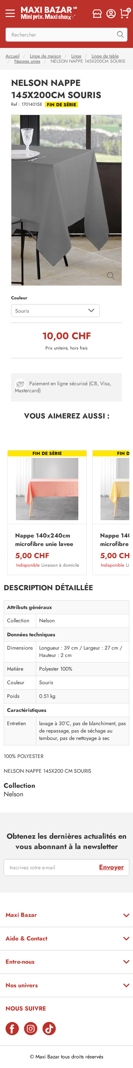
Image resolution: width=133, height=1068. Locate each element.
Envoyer (111, 867)
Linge (76, 56)
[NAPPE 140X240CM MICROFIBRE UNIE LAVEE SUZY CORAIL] (47, 489)
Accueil (13, 56)
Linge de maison (45, 56)
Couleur (19, 297)
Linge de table (105, 56)
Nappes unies (27, 61)
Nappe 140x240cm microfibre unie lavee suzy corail (44, 540)
